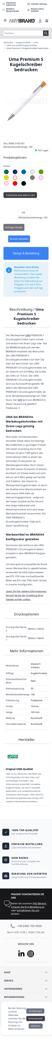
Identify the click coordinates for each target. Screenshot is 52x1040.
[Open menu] (5, 20)
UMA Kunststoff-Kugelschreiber (21, 45)
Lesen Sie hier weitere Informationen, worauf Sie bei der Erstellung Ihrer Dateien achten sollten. (26, 595)
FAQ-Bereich (39, 903)
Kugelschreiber (23, 42)
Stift (20, 399)
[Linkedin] (21, 953)
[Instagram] (30, 953)
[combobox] (23, 33)
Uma (36, 42)
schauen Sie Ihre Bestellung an (27, 907)
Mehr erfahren (16, 1028)
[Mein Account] (40, 20)
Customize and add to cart (20, 195)
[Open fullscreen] (26, 101)
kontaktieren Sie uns (28, 910)
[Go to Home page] (22, 20)
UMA (27, 335)
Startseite (8, 42)
